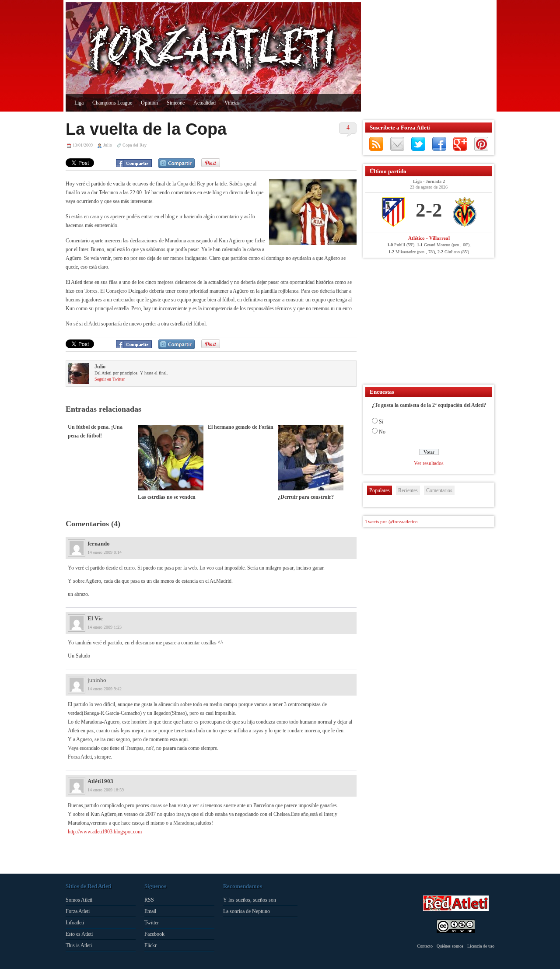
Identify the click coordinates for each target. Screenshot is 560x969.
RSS (376, 144)
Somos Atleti (79, 900)
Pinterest (481, 144)
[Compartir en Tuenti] (176, 163)
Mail (397, 144)
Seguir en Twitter (109, 379)
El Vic (95, 618)
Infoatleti (75, 923)
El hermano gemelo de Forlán (240, 427)
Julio (107, 145)
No (382, 432)
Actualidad (204, 103)
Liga (79, 103)
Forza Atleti (78, 911)
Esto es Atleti (79, 934)
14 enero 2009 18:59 (106, 789)
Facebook (439, 144)
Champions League (112, 103)
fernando (99, 543)
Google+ (460, 144)
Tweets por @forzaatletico (391, 521)
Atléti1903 (100, 781)
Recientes (408, 490)
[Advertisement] (426, 57)
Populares (379, 490)
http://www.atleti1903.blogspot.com (105, 832)
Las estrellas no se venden (167, 497)
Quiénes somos (450, 946)
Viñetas (232, 103)
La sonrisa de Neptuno (246, 911)
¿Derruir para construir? (306, 497)
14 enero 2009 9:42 (105, 688)
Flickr (150, 945)
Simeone (176, 103)
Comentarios (439, 490)
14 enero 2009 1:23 (105, 627)
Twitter (418, 144)
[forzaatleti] (213, 50)
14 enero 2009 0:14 (105, 552)
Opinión (149, 103)
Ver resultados (429, 463)
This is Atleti (79, 945)
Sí (381, 422)
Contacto (425, 946)
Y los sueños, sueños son (249, 900)
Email (150, 911)
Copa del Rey (134, 145)
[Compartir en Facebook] (134, 163)
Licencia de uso (480, 946)
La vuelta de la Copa (146, 129)
